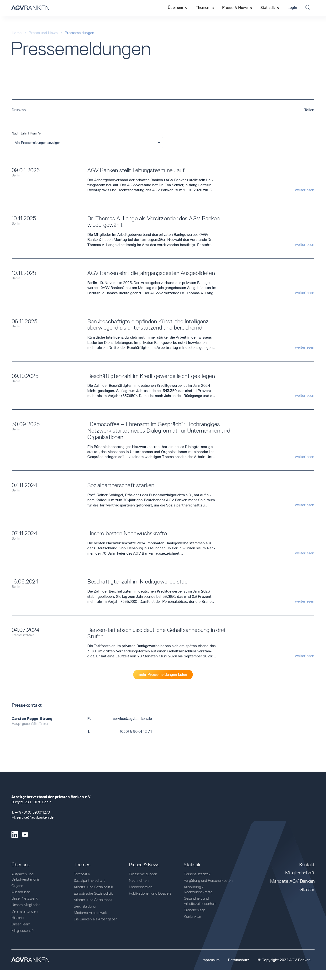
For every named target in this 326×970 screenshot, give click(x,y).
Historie (17, 917)
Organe (17, 885)
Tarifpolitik (82, 874)
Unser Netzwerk (24, 898)
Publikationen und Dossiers (150, 893)
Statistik (192, 864)
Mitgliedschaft (23, 930)
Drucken (19, 110)
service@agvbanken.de (132, 718)
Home (16, 33)
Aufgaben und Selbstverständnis (25, 876)
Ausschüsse (20, 892)
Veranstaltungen (24, 911)
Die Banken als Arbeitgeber (95, 919)
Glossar (307, 889)
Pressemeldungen (79, 33)
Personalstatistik (197, 874)
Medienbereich (140, 887)
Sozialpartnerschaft (89, 880)
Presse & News (144, 864)
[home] (30, 7)
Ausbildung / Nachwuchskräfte (198, 889)
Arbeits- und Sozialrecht (93, 900)
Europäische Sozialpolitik (93, 893)
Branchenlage (194, 910)
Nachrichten (138, 880)
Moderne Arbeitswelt (90, 912)
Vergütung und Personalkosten (208, 880)
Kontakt (307, 864)
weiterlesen (304, 190)
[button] (178, 7)
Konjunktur (192, 916)
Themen (82, 864)
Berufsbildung (84, 906)
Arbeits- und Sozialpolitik (93, 887)
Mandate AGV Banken (292, 881)
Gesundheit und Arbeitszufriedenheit (200, 901)
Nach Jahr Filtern (27, 133)
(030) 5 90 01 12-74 (136, 731)
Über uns (20, 864)
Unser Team (21, 924)
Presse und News (43, 33)
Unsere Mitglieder (25, 905)
